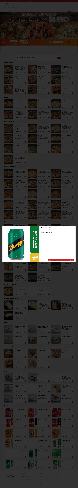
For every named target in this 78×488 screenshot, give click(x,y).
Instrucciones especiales (46, 232)
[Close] (74, 227)
